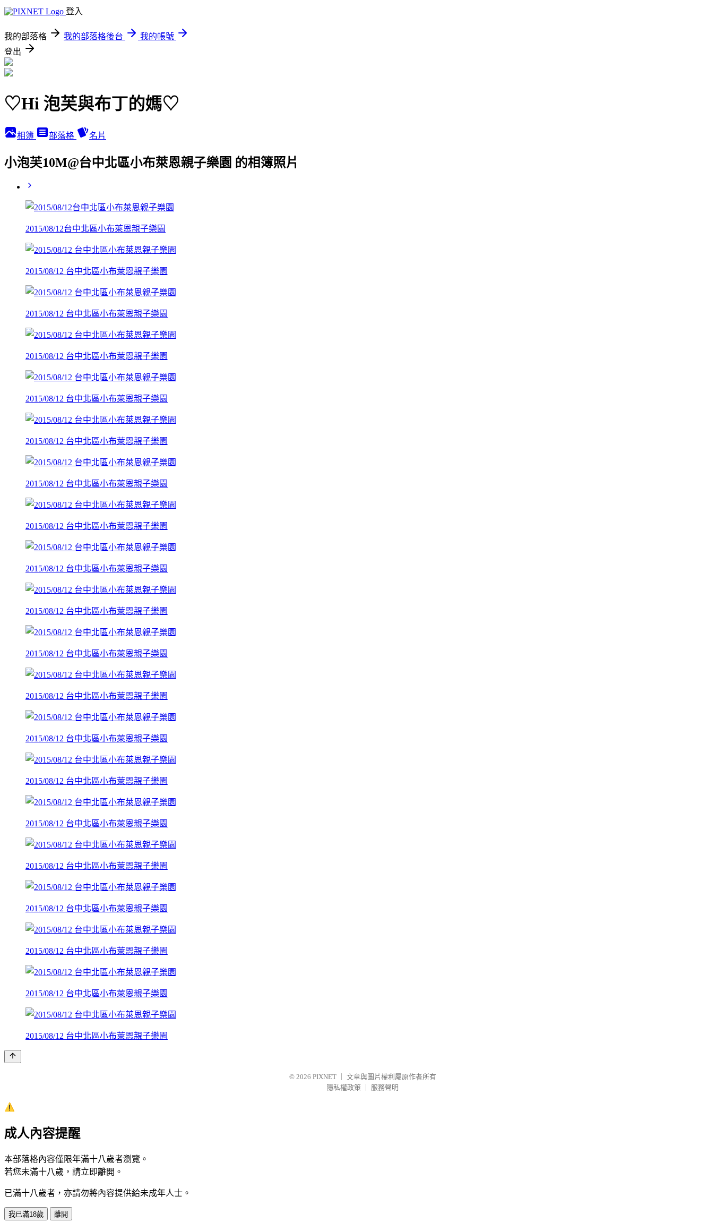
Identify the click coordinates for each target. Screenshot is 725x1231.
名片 (97, 135)
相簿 (26, 135)
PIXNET (324, 1077)
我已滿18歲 (26, 1214)
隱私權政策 (343, 1087)
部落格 (62, 135)
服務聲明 (385, 1087)
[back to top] (12, 1056)
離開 (61, 1214)
